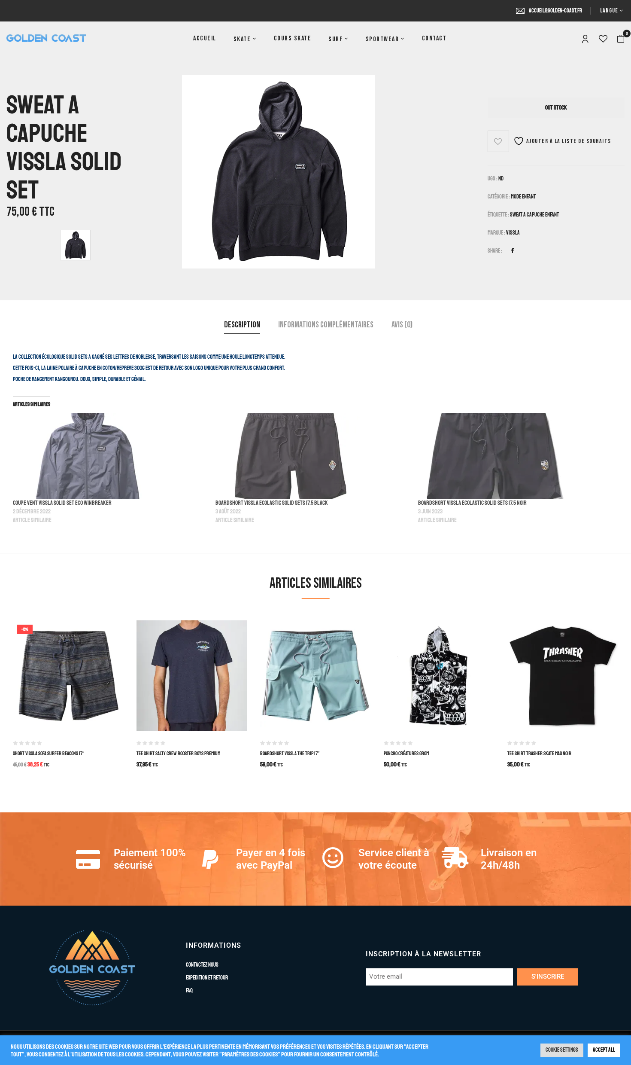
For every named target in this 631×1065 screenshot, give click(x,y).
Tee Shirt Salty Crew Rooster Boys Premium (178, 754)
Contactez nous (202, 964)
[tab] (242, 325)
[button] (621, 39)
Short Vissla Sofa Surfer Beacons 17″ (48, 754)
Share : (495, 250)
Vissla (513, 232)
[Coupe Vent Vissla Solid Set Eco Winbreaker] (110, 456)
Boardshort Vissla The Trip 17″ (289, 754)
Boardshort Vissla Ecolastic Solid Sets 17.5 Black (271, 503)
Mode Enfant (523, 196)
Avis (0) (402, 325)
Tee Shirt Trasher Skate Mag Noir (539, 754)
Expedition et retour (207, 977)
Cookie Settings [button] (562, 1050)
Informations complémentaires (325, 325)
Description (242, 325)
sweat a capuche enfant (534, 214)
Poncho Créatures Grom (406, 754)
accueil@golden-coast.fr (555, 10)
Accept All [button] (604, 1050)
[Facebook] (512, 250)
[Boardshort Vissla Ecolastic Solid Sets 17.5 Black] (312, 456)
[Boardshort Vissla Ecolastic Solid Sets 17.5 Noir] (515, 456)
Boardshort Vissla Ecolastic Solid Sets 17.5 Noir (472, 503)
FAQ (189, 990)
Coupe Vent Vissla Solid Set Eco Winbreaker (62, 503)
